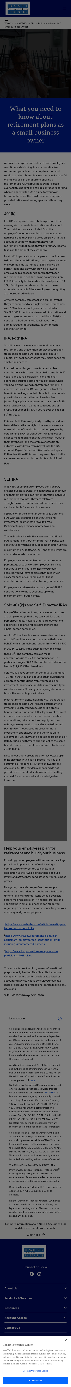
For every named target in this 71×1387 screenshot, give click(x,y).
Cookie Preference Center (35, 1370)
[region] (35, 1361)
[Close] (66, 1339)
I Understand (35, 1380)
